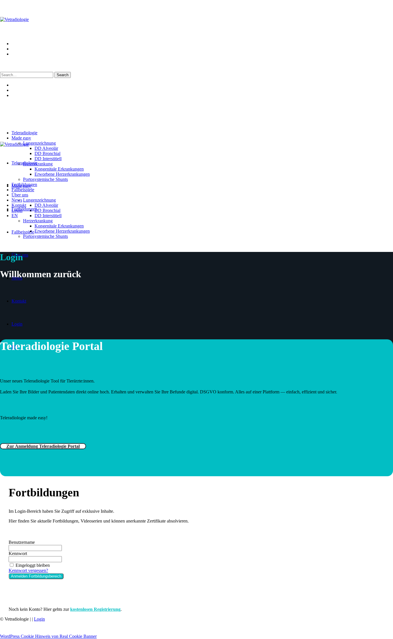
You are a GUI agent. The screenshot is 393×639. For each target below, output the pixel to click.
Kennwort (18, 553)
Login (39, 619)
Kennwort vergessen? (28, 570)
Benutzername (22, 542)
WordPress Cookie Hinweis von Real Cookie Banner (48, 636)
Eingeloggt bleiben (33, 565)
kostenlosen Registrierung (95, 609)
